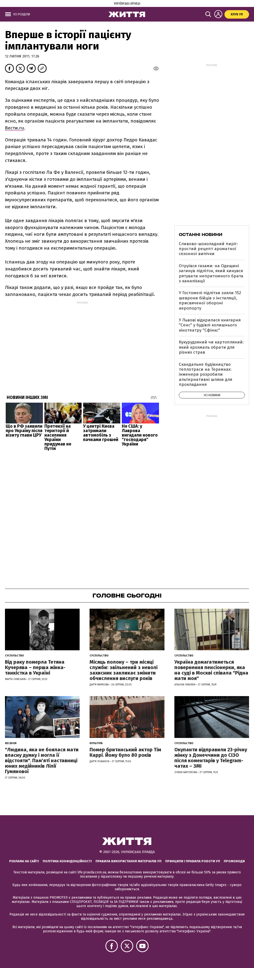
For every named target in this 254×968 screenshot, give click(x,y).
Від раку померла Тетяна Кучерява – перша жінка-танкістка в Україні (35, 667)
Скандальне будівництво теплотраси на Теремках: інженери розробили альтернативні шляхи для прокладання (205, 374)
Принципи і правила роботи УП (192, 861)
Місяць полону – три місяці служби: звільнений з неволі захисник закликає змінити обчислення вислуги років (124, 670)
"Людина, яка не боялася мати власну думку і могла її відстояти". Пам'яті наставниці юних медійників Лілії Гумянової (42, 760)
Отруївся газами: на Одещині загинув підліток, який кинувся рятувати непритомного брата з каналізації (211, 273)
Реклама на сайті (24, 861)
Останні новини (200, 234)
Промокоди (234, 861)
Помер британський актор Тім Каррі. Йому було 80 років (125, 752)
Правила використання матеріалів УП (128, 861)
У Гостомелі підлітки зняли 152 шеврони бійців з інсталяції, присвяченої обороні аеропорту (210, 300)
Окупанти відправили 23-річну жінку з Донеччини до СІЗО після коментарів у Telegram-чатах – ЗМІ (210, 758)
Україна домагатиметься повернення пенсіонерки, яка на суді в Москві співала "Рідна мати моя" (211, 670)
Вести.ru (14, 128)
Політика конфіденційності (67, 861)
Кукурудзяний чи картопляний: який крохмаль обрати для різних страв (211, 347)
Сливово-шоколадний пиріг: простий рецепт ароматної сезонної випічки (208, 249)
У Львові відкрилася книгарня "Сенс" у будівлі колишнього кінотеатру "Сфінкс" (210, 325)
